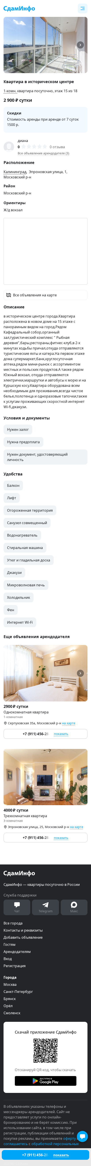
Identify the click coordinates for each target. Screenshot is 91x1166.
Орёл (8, 1005)
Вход (8, 958)
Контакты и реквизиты (23, 930)
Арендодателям (17, 951)
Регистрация (15, 965)
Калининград (15, 171)
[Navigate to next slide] (82, 45)
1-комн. (10, 90)
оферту (69, 1138)
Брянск (10, 998)
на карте (68, 723)
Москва (10, 984)
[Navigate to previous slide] (9, 45)
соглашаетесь (16, 1143)
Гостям (9, 944)
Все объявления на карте (35, 295)
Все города (13, 923)
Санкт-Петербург (18, 991)
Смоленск (12, 1012)
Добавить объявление (23, 937)
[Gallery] (45, 45)
